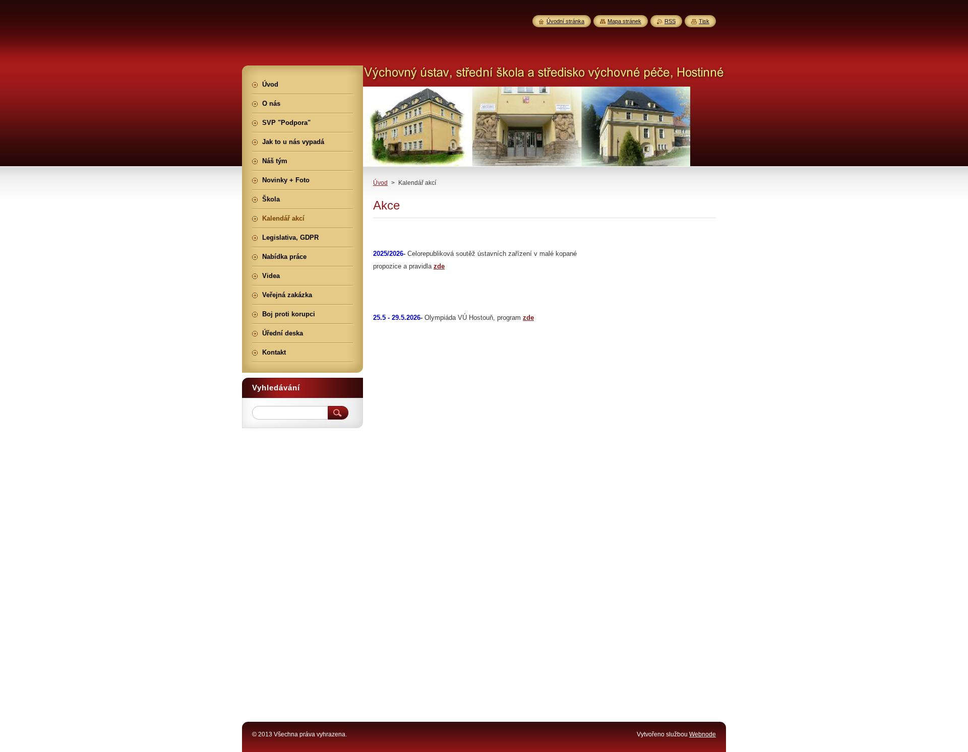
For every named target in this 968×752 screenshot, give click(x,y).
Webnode (702, 734)
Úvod (380, 183)
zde (439, 266)
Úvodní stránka (565, 21)
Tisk (704, 21)
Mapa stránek (624, 21)
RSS (670, 21)
